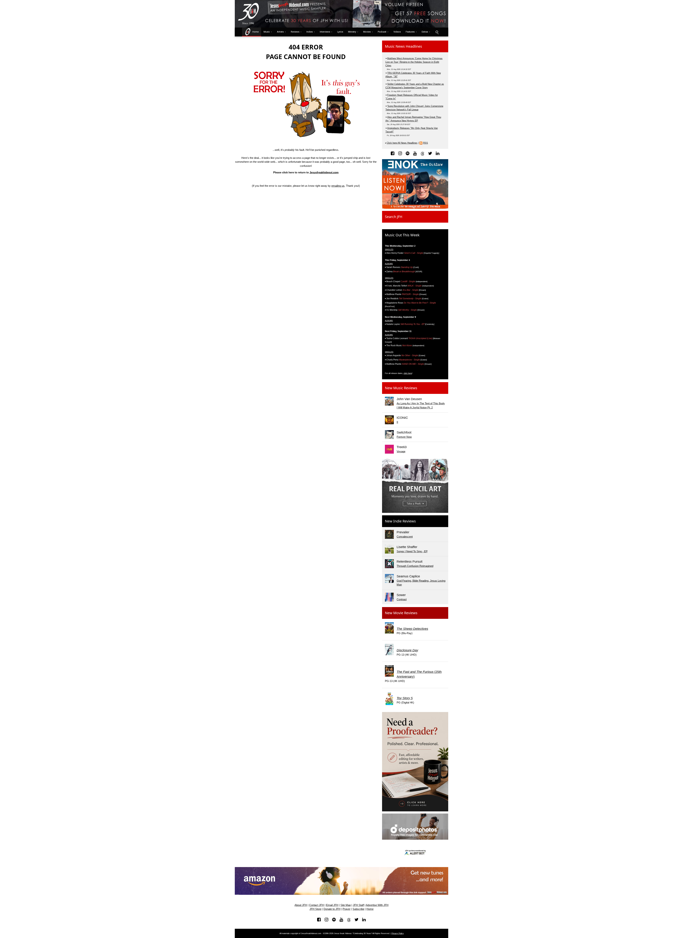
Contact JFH (316, 905)
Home (255, 31)
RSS (425, 143)
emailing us (338, 185)
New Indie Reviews (400, 521)
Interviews (325, 31)
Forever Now (404, 436)
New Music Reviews (401, 388)
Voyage (401, 451)
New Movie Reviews (401, 612)
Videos (397, 31)
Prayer (346, 909)
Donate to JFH (332, 909)
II (397, 422)
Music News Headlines (403, 46)
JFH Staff (358, 905)
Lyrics (340, 31)
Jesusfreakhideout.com (323, 172)
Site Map (345, 905)
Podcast (382, 31)
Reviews (295, 31)
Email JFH (332, 905)
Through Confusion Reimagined (415, 565)
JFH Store (315, 909)
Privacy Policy (397, 933)
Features (410, 31)
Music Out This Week (402, 235)
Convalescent (405, 536)
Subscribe (358, 909)
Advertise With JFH (377, 905)
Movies (367, 31)
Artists (280, 31)
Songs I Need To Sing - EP (412, 551)
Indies (309, 31)
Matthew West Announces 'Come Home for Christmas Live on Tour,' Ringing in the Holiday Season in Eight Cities (414, 62)
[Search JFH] (437, 32)
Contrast (402, 599)
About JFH (301, 905)
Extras (425, 31)
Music (267, 31)
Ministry (352, 31)
